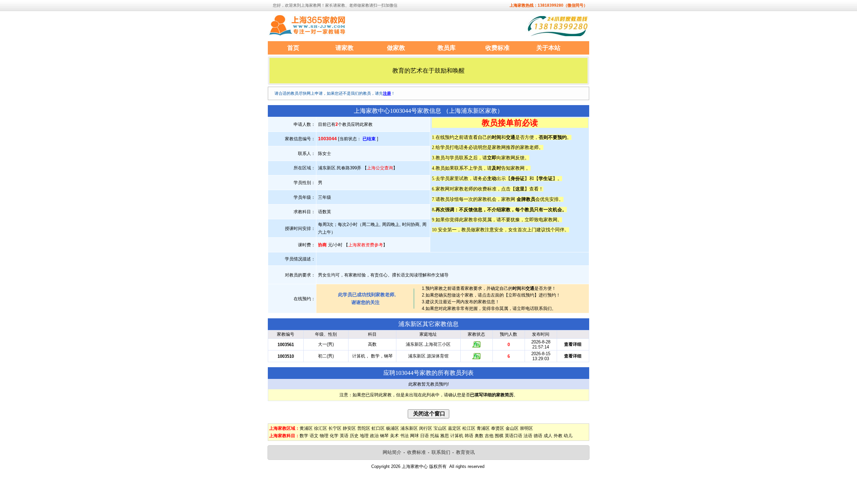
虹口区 (378, 428)
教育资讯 (465, 452)
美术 (394, 435)
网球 (414, 435)
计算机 (456, 435)
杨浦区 (392, 428)
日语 (424, 435)
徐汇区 (320, 428)
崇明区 (526, 428)
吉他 (489, 435)
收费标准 (416, 452)
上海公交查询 (380, 167)
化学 (334, 435)
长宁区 (334, 428)
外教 (558, 435)
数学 (304, 435)
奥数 (479, 435)
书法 (404, 435)
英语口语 (513, 435)
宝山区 (440, 428)
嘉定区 (454, 428)
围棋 (499, 435)
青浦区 (483, 428)
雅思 (444, 435)
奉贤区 (497, 428)
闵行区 (425, 428)
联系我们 (441, 452)
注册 (387, 93)
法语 (528, 435)
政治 (374, 435)
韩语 (469, 435)
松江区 (468, 428)
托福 (434, 435)
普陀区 (363, 428)
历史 (354, 435)
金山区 (512, 428)
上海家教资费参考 (365, 244)
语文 (314, 435)
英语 (344, 435)
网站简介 (392, 452)
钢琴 (384, 435)
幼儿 (568, 435)
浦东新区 (409, 428)
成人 (548, 435)
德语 (538, 435)
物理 (324, 435)
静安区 (349, 428)
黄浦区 (306, 428)
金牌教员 (526, 199)
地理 (364, 435)
